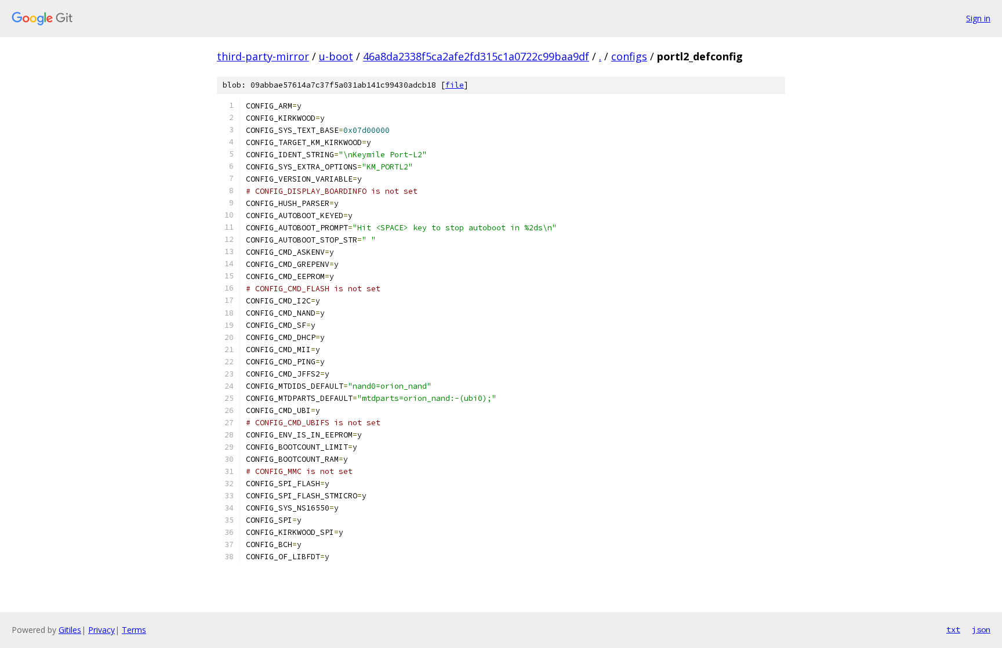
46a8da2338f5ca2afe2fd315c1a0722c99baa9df (476, 56)
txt (953, 629)
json (981, 629)
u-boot (336, 56)
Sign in (978, 18)
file (454, 85)
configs (629, 56)
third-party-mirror (263, 56)
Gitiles (70, 629)
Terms (134, 629)
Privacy (101, 629)
